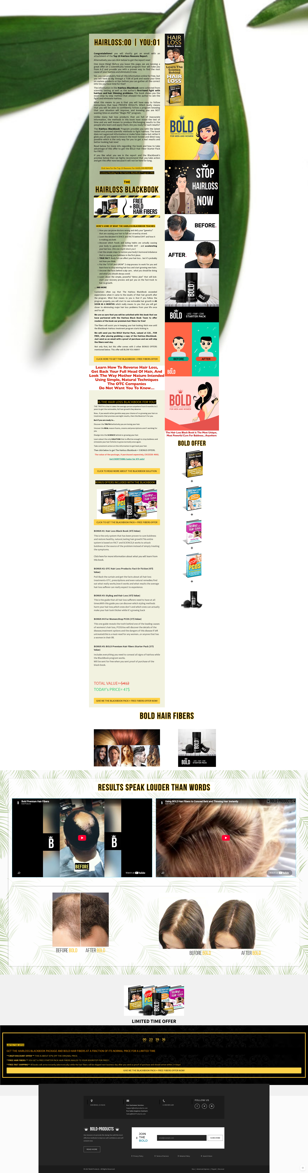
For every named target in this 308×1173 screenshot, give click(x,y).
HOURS (151, 1041)
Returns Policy (185, 1156)
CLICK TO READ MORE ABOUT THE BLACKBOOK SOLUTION (127, 470)
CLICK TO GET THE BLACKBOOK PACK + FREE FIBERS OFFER (126, 522)
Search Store (207, 1156)
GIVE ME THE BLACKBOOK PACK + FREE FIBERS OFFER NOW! (127, 700)
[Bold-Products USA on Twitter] (204, 1106)
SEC (163, 1041)
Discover (221, 1169)
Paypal (213, 1169)
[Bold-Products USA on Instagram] (211, 1106)
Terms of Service (162, 1156)
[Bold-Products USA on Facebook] (197, 1106)
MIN (157, 1041)
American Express (203, 1169)
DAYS (144, 1041)
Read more (92, 1149)
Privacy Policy (138, 1156)
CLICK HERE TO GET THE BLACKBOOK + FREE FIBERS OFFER (127, 358)
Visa (193, 1169)
